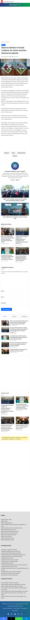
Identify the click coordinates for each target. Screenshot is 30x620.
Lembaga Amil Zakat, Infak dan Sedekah (9, 559)
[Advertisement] (15, 23)
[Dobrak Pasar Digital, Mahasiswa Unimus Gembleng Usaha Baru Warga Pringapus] (22, 251)
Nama (2, 291)
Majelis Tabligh (4, 521)
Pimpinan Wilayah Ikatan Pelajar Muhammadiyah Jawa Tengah (14, 591)
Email (2, 297)
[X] (15, 180)
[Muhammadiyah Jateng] (15, 5)
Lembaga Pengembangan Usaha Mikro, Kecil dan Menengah (14, 564)
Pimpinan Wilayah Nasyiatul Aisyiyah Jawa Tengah (12, 586)
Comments (24, 316)
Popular (5, 316)
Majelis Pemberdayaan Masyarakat (8, 534)
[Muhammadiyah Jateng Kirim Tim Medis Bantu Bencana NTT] (5, 351)
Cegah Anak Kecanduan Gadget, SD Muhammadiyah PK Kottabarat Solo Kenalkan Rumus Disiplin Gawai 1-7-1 (22, 240)
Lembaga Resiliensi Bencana (7, 558)
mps (13, 153)
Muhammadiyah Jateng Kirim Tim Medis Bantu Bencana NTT (18, 350)
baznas (7, 153)
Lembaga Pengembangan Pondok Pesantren (10, 551)
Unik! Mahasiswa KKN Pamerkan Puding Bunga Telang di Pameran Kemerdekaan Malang (7, 257)
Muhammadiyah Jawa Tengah (15, 171)
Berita (8, 41)
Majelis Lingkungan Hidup (6, 522)
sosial (15, 156)
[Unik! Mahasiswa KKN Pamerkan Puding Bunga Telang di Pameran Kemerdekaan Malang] (7, 250)
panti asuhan (21, 153)
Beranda (4, 41)
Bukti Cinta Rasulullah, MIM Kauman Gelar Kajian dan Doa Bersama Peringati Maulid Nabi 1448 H (7, 239)
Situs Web (3, 303)
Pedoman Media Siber (7, 608)
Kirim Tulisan (15, 610)
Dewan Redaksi (16, 608)
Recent (14, 316)
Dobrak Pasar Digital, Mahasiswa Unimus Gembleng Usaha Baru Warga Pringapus (21, 258)
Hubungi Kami (24, 608)
